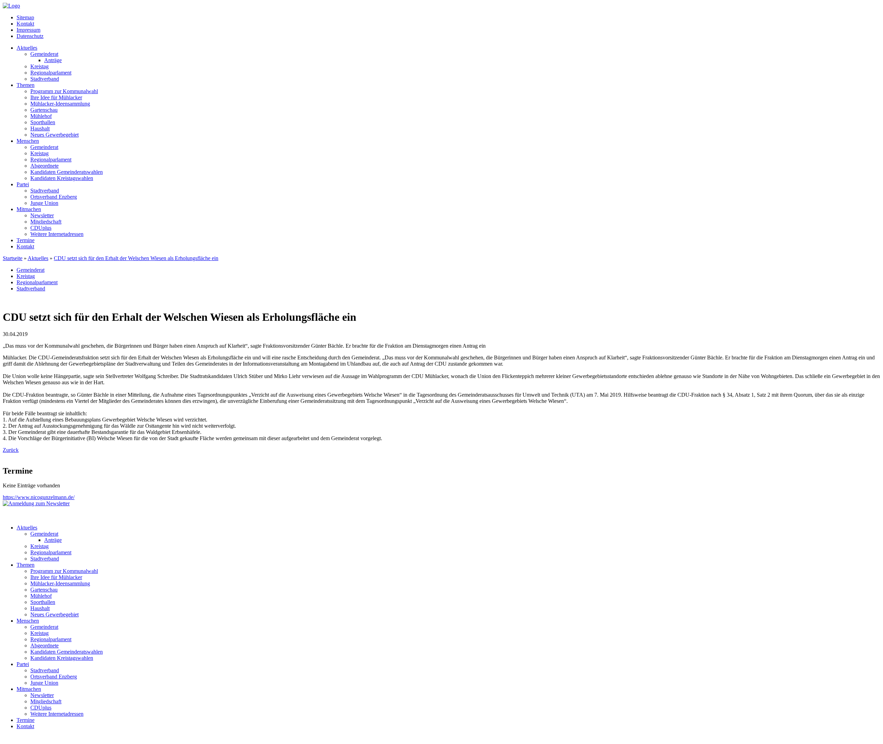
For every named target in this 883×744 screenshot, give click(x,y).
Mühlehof (41, 116)
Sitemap (25, 17)
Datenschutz (30, 36)
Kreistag (39, 66)
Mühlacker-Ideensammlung (60, 104)
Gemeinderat (44, 54)
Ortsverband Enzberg (53, 197)
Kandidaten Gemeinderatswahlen (66, 172)
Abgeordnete (44, 166)
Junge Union (44, 203)
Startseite (12, 258)
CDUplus (40, 228)
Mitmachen (29, 209)
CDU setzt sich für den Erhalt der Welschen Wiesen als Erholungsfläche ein (136, 258)
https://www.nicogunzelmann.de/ (39, 497)
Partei (23, 184)
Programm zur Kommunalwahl (64, 91)
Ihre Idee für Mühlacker (56, 97)
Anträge (53, 60)
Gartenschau (44, 110)
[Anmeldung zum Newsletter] (36, 503)
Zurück (11, 450)
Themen (25, 85)
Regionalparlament (50, 73)
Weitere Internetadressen (56, 234)
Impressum (28, 30)
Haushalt (40, 128)
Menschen (28, 141)
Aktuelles (27, 48)
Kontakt (25, 24)
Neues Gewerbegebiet (54, 135)
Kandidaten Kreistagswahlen (61, 178)
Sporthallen (42, 122)
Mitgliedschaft (45, 222)
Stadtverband (44, 79)
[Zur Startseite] (11, 6)
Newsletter (42, 215)
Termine (25, 240)
